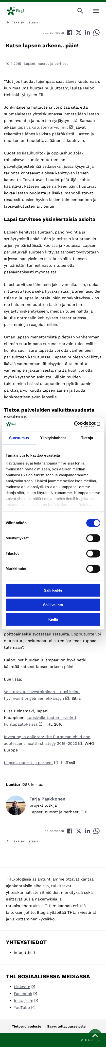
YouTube (22, 1007)
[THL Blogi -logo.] (19, 11)
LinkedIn (22, 986)
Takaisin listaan (25, 22)
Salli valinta (53, 605)
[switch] (93, 538)
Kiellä (53, 619)
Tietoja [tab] (87, 438)
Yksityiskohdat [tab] (53, 438)
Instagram (23, 1000)
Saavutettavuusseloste (66, 1026)
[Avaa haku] (80, 11)
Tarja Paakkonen (47, 798)
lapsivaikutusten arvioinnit (43, 127)
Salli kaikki (53, 590)
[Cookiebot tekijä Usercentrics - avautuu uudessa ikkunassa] (78, 424)
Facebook (23, 993)
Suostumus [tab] (19, 438)
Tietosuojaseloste (26, 1026)
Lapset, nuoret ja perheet (46, 64)
